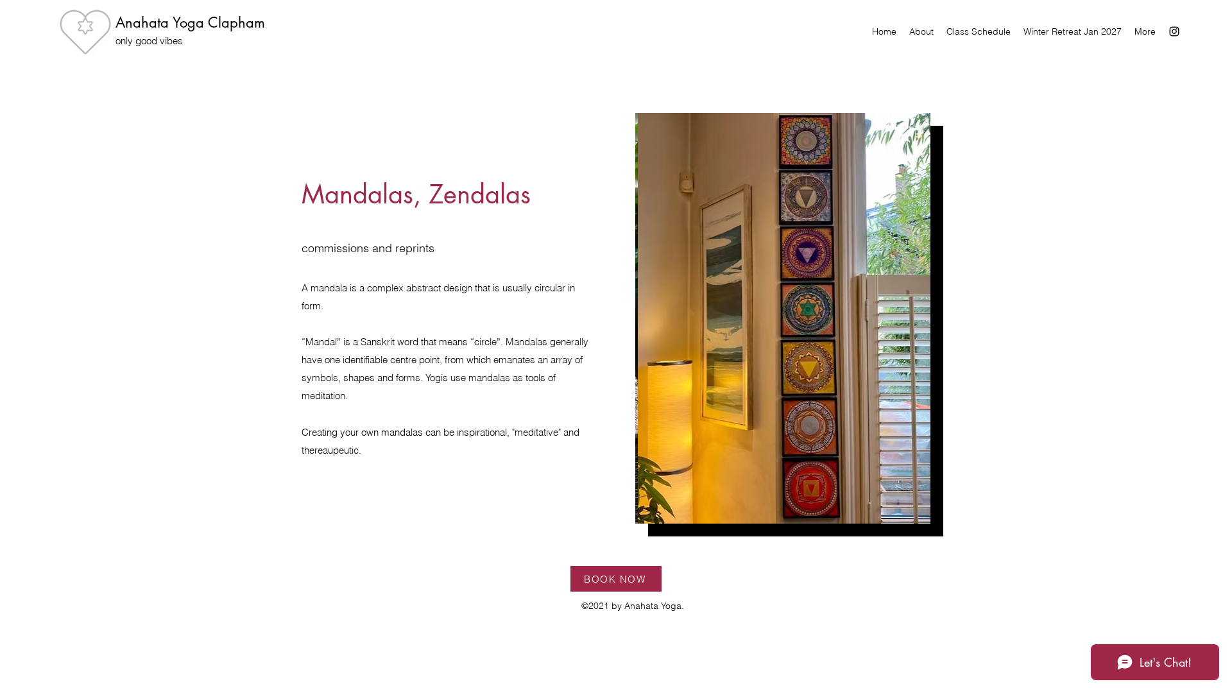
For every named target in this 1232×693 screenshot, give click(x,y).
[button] (782, 318)
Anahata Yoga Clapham (190, 22)
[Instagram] (1174, 31)
